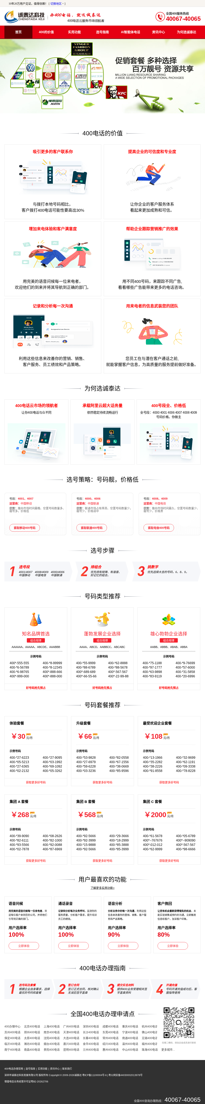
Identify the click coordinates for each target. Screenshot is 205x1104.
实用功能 (42, 1069)
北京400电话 (32, 1026)
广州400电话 (71, 1026)
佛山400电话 (150, 1032)
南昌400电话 (32, 1049)
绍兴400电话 (110, 1043)
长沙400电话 (91, 1032)
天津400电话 (71, 1032)
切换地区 (56, 3)
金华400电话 (91, 1043)
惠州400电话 (110, 1049)
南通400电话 (130, 1038)
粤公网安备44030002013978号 (126, 1075)
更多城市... (168, 1049)
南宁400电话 (12, 1049)
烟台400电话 (52, 1043)
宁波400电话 (130, 1032)
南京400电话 (52, 1032)
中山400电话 (130, 1049)
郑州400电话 (32, 1032)
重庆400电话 (130, 1026)
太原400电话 (32, 1038)
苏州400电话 (12, 1032)
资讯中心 (55, 1069)
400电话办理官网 (13, 1069)
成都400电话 (110, 1026)
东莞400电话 (110, 1032)
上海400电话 (52, 1026)
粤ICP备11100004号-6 (94, 1075)
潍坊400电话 (32, 1043)
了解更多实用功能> (102, 887)
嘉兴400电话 (71, 1043)
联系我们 (67, 1069)
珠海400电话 (150, 1049)
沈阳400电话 (52, 1038)
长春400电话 (91, 1038)
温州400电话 (130, 1043)
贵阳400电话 (52, 1049)
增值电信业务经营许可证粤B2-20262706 (26, 1081)
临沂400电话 (12, 1043)
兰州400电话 (91, 1049)
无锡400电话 (150, 1038)
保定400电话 (12, 1038)
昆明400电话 (71, 1049)
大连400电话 (71, 1038)
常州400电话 (110, 1038)
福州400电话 (150, 1043)
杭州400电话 (150, 1026)
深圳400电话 (91, 1026)
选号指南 (30, 1069)
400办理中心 (12, 1026)
